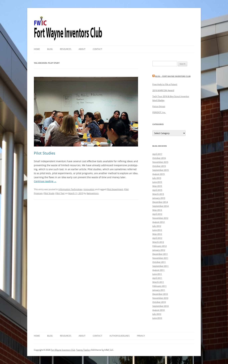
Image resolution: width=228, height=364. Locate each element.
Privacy (141, 335)
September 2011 (160, 266)
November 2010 (160, 298)
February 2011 (159, 286)
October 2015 (159, 166)
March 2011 (158, 282)
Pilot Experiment (115, 189)
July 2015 (156, 178)
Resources (65, 49)
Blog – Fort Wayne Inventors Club (172, 76)
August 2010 (158, 310)
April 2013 (157, 214)
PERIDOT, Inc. (159, 112)
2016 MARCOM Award (163, 90)
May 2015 (157, 186)
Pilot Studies (44, 153)
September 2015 (160, 170)
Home (37, 49)
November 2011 (160, 258)
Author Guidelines (119, 335)
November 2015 (160, 162)
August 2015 (158, 174)
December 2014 (160, 202)
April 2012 (157, 238)
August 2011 (158, 270)
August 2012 (158, 222)
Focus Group (158, 106)
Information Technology (70, 189)
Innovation (88, 189)
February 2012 (159, 246)
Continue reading (45, 181)
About (82, 49)
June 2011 (157, 274)
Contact (97, 49)
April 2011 (157, 278)
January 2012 (158, 250)
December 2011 (160, 254)
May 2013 (157, 210)
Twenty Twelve (83, 349)
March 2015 (158, 194)
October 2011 (159, 262)
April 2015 (157, 190)
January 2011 (158, 290)
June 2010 (157, 318)
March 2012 (158, 242)
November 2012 (160, 218)
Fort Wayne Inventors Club (63, 349)
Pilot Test (60, 193)
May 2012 (157, 234)
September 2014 (160, 206)
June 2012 (157, 230)
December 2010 (160, 294)
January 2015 (158, 198)
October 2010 (159, 302)
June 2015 (157, 182)
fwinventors (92, 193)
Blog (50, 49)
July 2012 (156, 226)
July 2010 (156, 314)
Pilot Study (49, 193)
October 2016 (159, 158)
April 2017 (157, 154)
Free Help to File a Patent (164, 84)
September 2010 (160, 306)
